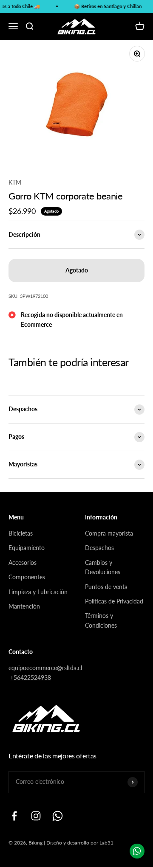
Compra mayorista (109, 533)
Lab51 (106, 842)
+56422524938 (30, 677)
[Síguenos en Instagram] (36, 816)
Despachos (99, 547)
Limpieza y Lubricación (38, 591)
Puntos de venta (106, 586)
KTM (14, 182)
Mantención (24, 606)
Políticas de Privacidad (114, 601)
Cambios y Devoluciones (102, 567)
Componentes (26, 577)
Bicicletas (20, 533)
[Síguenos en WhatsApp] (57, 816)
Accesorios (22, 562)
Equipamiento (26, 547)
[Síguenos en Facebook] (14, 816)
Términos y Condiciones (101, 620)
